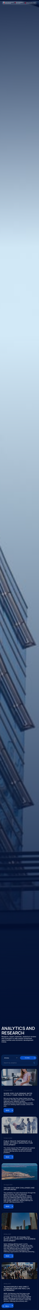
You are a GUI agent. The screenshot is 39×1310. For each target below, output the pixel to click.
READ (7, 1110)
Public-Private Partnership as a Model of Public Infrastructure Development (18, 1143)
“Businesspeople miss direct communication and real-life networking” (17, 1288)
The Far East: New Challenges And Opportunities (19, 1189)
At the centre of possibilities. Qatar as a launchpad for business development (19, 1239)
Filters (27, 1058)
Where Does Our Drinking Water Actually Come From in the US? (18, 1094)
